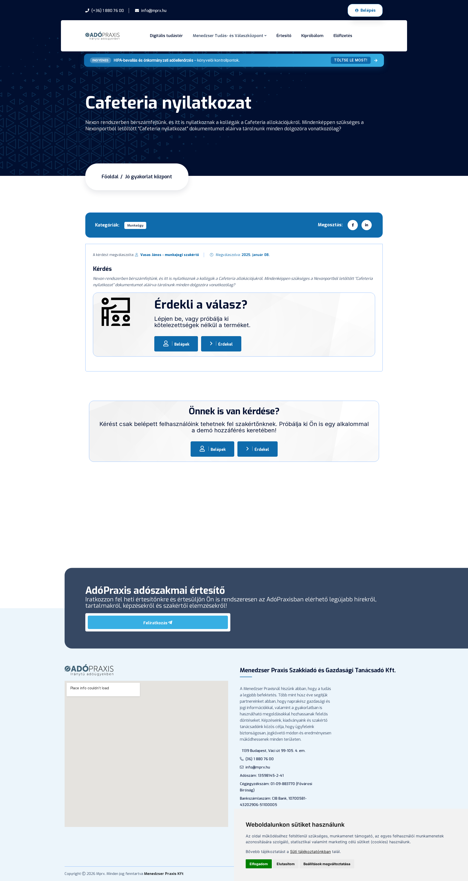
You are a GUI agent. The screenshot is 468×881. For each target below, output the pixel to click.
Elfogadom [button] (259, 864)
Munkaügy (135, 225)
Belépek (181, 344)
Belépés (368, 10)
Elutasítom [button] (286, 864)
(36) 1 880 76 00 (259, 759)
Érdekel (225, 344)
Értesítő (283, 35)
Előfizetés (342, 35)
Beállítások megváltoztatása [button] (326, 864)
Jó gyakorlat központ (148, 176)
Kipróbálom (312, 35)
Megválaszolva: (243, 255)
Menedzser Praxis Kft (164, 873)
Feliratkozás (155, 622)
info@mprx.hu (257, 767)
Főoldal (110, 176)
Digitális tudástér (166, 35)
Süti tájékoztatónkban (310, 851)
